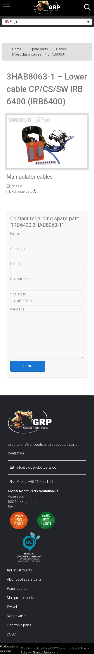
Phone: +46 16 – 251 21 (34, 481)
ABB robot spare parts (24, 579)
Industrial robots (19, 570)
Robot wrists (16, 616)
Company (17, 249)
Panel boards (17, 588)
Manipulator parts (20, 598)
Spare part (18, 294)
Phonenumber (21, 279)
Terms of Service (42, 652)
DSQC (11, 634)
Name (15, 233)
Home (17, 49)
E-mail (15, 264)
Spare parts (39, 49)
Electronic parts (19, 625)
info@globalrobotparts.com (37, 467)
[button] (47, 22)
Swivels (13, 607)
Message (17, 309)
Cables (62, 49)
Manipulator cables (27, 54)
